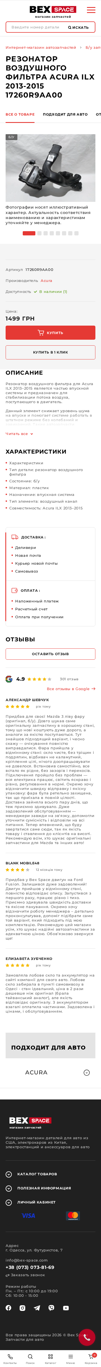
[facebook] (8, 1308)
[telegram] (37, 1308)
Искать (80, 27)
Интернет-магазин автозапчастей (41, 47)
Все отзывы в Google (68, 688)
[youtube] (66, 1308)
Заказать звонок (27, 1275)
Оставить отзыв (50, 654)
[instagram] (22, 1308)
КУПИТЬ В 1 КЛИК (50, 352)
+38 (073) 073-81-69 (30, 1267)
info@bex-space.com (27, 1260)
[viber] (51, 1308)
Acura (46, 280)
